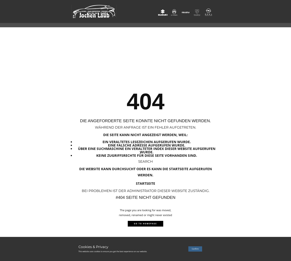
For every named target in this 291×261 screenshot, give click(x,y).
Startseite (145, 183)
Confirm (195, 249)
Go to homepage (145, 223)
